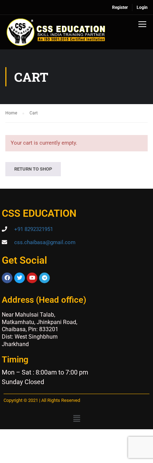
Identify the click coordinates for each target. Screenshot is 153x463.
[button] (76, 419)
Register (120, 7)
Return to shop (33, 169)
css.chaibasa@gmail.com (44, 242)
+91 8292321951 (33, 229)
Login (142, 7)
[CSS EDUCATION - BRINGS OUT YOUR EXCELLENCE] (56, 33)
